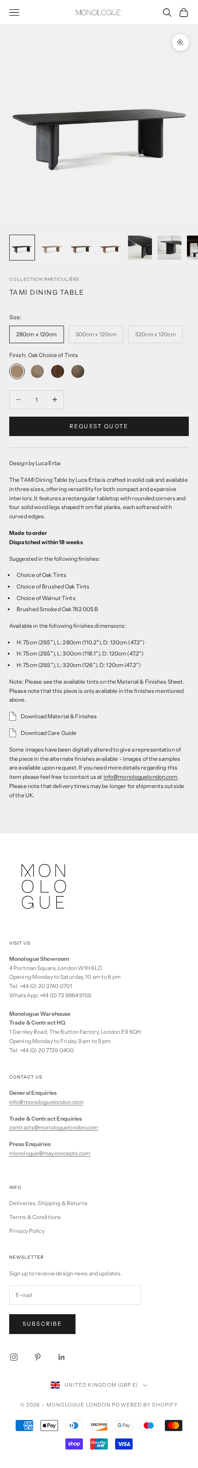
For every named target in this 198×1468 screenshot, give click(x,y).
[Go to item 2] (51, 248)
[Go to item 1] (22, 248)
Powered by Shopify (145, 1404)
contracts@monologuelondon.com (53, 1127)
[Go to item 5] (140, 248)
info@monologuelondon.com (141, 776)
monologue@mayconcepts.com (49, 1153)
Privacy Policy (27, 1230)
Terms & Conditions (35, 1216)
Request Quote (99, 426)
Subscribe (42, 1323)
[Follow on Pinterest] (37, 1357)
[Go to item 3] (81, 248)
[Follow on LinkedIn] (61, 1357)
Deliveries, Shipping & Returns (48, 1203)
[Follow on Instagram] (13, 1357)
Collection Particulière (44, 279)
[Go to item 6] (169, 248)
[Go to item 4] (110, 248)
